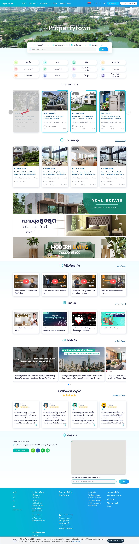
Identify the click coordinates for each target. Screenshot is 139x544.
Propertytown (7, 3)
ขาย (14, 495)
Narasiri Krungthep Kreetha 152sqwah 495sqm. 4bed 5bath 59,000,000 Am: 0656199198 (111, 117)
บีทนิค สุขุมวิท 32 (64, 520)
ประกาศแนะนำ (33, 3)
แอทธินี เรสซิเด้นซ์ (37, 503)
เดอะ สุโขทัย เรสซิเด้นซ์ (38, 520)
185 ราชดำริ (35, 500)
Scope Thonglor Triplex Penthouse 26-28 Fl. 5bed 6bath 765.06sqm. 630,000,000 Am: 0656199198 (55, 173)
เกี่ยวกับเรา (110, 499)
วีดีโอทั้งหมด (121, 267)
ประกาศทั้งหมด (120, 141)
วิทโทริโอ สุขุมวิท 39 (64, 526)
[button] (136, 27)
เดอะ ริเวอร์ (35, 535)
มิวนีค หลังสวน (36, 495)
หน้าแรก (24, 3)
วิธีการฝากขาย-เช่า (112, 503)
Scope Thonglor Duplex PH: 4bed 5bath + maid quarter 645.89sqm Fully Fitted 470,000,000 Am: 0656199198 (112, 173)
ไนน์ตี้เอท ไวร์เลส (37, 511)
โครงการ (55, 3)
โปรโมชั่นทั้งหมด (120, 341)
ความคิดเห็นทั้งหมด (119, 395)
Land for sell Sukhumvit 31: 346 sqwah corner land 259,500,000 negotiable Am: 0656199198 (24, 173)
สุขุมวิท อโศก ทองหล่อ (66, 515)
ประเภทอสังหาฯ (45, 3)
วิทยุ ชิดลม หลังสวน (38, 492)
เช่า (14, 498)
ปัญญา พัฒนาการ (64, 495)
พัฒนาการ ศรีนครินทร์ (66, 492)
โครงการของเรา (17, 510)
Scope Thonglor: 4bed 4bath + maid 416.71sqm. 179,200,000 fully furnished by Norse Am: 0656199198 (83, 173)
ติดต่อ (69, 3)
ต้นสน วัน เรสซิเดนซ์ (37, 505)
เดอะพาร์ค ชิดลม (37, 508)
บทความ (62, 3)
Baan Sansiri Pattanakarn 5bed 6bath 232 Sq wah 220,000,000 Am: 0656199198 (82, 117)
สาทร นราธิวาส (36, 515)
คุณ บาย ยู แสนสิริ (64, 523)
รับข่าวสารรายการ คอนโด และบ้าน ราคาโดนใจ (85, 477)
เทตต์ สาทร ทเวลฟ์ (37, 518)
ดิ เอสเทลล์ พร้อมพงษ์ (65, 518)
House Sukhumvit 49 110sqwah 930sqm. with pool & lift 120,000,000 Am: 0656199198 (54, 117)
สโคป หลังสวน (36, 498)
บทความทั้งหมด (120, 304)
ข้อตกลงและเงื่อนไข (113, 492)
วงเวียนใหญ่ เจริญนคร (38, 532)
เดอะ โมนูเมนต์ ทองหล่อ (66, 528)
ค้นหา (103, 49)
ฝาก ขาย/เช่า (113, 3)
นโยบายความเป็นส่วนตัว (114, 496)
